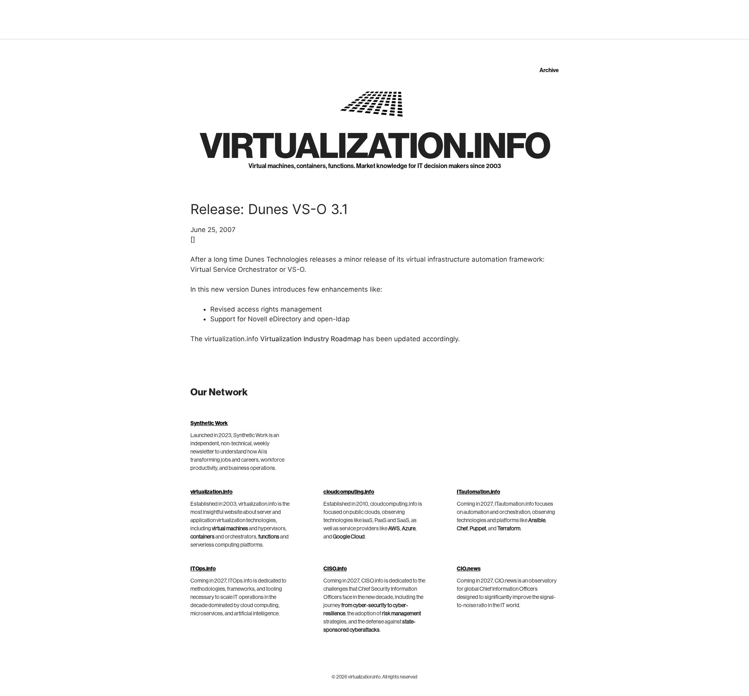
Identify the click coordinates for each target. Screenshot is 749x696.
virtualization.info (375, 146)
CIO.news (469, 569)
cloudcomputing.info (348, 492)
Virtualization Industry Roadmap (310, 339)
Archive (549, 70)
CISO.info (335, 569)
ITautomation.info (478, 492)
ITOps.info (203, 569)
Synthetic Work (209, 423)
